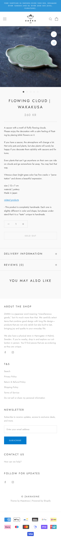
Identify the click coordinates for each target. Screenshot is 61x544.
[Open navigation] (4, 19)
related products (11, 200)
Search (7, 371)
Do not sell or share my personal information (24, 397)
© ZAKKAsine (30, 496)
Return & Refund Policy (15, 382)
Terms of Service (11, 392)
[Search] (50, 18)
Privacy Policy (10, 376)
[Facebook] (5, 352)
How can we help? (13, 461)
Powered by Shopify (41, 500)
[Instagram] (13, 352)
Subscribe (15, 440)
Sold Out (30, 235)
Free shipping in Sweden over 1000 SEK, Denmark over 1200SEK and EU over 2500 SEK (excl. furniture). (30, 5)
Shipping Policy (11, 387)
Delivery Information (23, 254)
